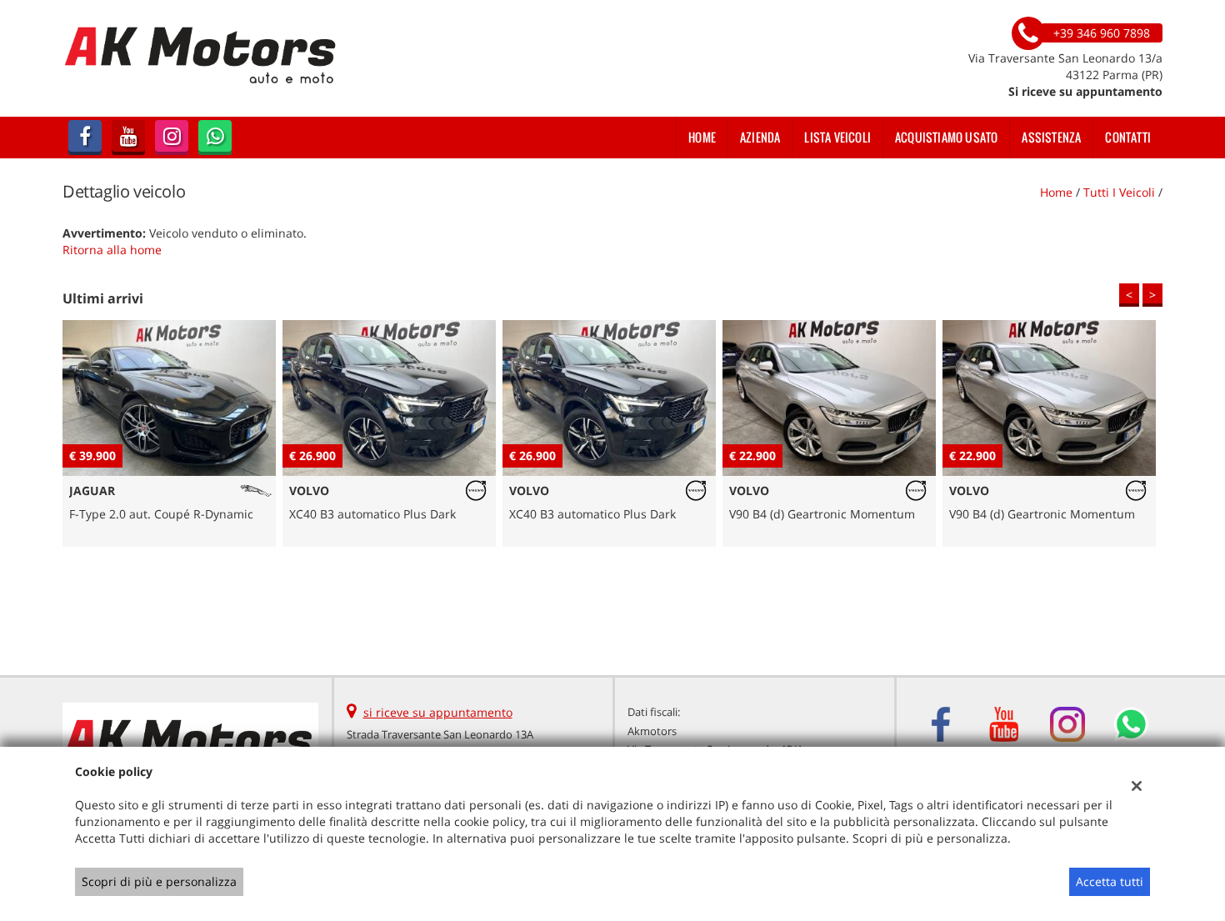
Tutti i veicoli (1119, 192)
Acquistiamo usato (946, 137)
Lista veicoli (837, 137)
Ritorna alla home (112, 250)
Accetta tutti (1109, 881)
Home (702, 137)
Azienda (760, 137)
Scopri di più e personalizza (159, 881)
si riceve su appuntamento (437, 712)
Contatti (1128, 137)
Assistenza (1051, 137)
